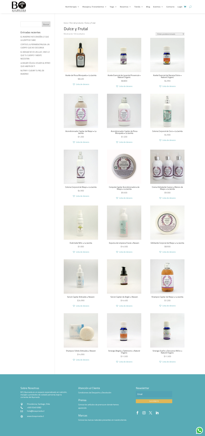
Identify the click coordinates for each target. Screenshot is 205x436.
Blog (148, 6)
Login (180, 6)
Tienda (137, 6)
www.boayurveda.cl (35, 416)
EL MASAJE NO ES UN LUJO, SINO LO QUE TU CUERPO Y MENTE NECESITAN (35, 55)
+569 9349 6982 (34, 407)
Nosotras (124, 6)
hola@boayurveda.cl (35, 410)
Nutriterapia (71, 6)
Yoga (112, 6)
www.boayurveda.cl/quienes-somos (42, 420)
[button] (81, 84)
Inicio (66, 23)
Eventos (156, 6)
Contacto (170, 6)
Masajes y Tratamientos (93, 6)
